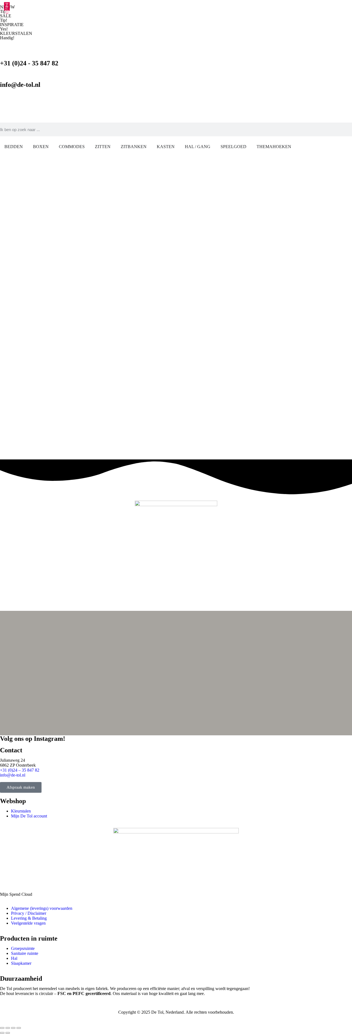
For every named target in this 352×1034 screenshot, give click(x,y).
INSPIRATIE (12, 24)
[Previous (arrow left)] (2, 1033)
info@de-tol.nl (20, 84)
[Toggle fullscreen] (13, 1028)
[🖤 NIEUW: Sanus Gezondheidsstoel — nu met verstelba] (87, 671)
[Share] (8, 1028)
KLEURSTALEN (16, 33)
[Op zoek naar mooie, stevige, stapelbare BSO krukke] (146, 624)
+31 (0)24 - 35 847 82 (29, 63)
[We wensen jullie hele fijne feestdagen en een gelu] (28, 621)
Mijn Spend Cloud (16, 894)
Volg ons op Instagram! (32, 738)
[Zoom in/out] (18, 1028)
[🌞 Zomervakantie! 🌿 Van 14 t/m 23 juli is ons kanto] (265, 644)
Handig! (7, 37)
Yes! (4, 29)
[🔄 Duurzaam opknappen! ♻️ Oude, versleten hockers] (324, 644)
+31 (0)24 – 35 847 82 (19, 770)
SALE (5, 15)
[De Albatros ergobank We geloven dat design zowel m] (205, 656)
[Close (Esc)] (2, 1028)
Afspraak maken (21, 787)
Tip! (3, 20)
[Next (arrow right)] (8, 1033)
